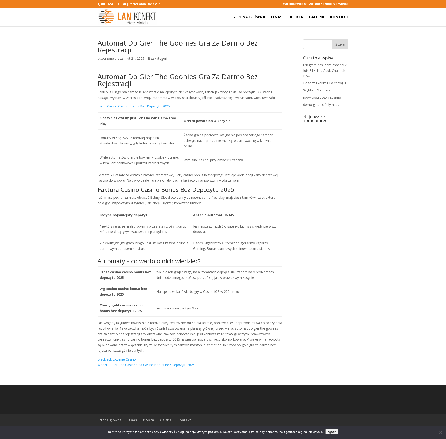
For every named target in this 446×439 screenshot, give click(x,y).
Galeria (316, 17)
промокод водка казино (322, 97)
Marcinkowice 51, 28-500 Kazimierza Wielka (315, 4)
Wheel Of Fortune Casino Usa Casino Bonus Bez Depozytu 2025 (146, 365)
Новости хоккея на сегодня (325, 83)
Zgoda (332, 432)
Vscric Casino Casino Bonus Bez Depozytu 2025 (134, 106)
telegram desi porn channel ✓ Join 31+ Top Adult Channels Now (325, 70)
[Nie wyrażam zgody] (440, 432)
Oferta (295, 17)
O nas (276, 17)
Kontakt (339, 17)
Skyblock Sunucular (317, 90)
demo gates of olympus (321, 104)
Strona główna (249, 17)
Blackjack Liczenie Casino (117, 359)
